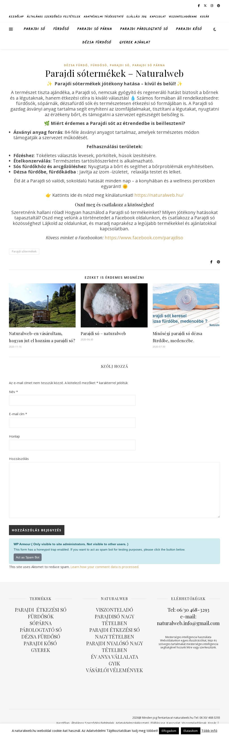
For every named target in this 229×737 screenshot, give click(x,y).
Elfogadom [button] (169, 731)
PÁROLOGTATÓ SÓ (41, 629)
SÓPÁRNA (41, 623)
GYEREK (40, 650)
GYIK (114, 663)
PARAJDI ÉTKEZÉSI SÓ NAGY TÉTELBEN (114, 633)
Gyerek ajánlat (134, 42)
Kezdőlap (16, 17)
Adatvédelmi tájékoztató (103, 17)
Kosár (204, 17)
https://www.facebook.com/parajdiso (144, 238)
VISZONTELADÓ (114, 609)
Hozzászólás (19, 458)
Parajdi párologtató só (144, 29)
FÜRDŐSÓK (41, 616)
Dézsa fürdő (76, 65)
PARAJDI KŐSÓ (40, 643)
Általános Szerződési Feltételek (54, 17)
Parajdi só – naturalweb (103, 333)
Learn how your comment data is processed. (104, 566)
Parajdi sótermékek (24, 251)
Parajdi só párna (94, 29)
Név (13, 391)
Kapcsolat (158, 17)
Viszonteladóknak (183, 17)
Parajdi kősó (189, 29)
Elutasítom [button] (191, 731)
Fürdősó (61, 29)
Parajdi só (34, 29)
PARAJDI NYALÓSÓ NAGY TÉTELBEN (114, 646)
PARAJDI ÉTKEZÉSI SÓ (40, 609)
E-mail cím (18, 414)
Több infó (209, 730)
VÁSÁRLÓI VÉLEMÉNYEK (114, 670)
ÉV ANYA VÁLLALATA (114, 656)
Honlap (14, 436)
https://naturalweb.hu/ (158, 195)
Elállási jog (137, 17)
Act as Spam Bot (27, 557)
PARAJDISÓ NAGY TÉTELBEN (114, 619)
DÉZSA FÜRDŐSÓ (96, 42)
